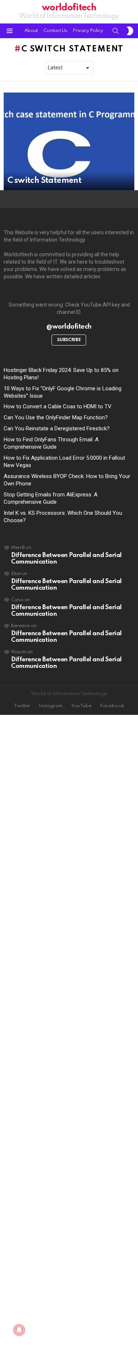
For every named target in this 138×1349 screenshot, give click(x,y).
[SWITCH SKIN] (129, 30)
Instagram (51, 706)
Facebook (112, 706)
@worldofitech (69, 326)
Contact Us (55, 30)
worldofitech (69, 7)
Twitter (22, 706)
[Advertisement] (69, 1032)
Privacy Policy (87, 30)
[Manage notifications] (19, 1330)
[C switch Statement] (69, 141)
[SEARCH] (115, 31)
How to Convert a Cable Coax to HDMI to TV (58, 406)
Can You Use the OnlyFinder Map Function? (56, 417)
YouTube (81, 706)
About (31, 30)
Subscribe (69, 340)
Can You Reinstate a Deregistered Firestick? (57, 428)
